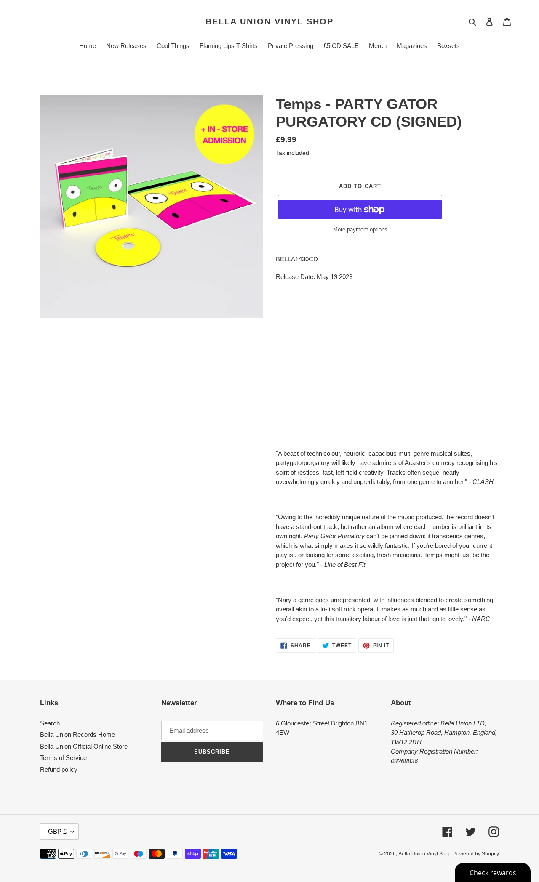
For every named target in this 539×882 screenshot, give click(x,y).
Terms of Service (63, 757)
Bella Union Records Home (77, 734)
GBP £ (57, 831)
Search (50, 723)
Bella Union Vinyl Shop (269, 21)
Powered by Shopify (476, 854)
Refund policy (58, 769)
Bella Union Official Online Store (84, 746)
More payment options (360, 229)
